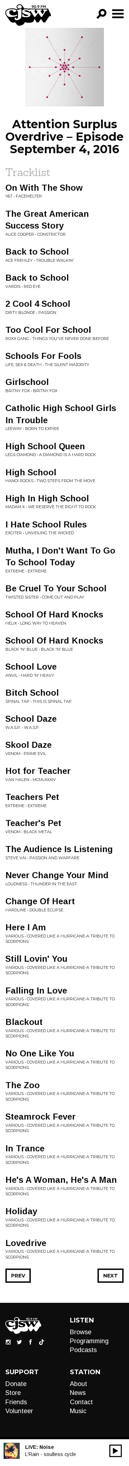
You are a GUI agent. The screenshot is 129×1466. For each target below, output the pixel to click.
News (78, 1392)
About (78, 1383)
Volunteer (19, 1411)
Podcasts (83, 1350)
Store (13, 1392)
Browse (80, 1332)
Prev (18, 1275)
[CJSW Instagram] (8, 1341)
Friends (16, 1402)
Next (110, 1275)
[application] (115, 1451)
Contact (81, 1402)
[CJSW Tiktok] (41, 1341)
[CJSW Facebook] (30, 1341)
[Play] (115, 1451)
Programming (89, 1341)
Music (78, 1411)
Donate (16, 1383)
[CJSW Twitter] (19, 1341)
